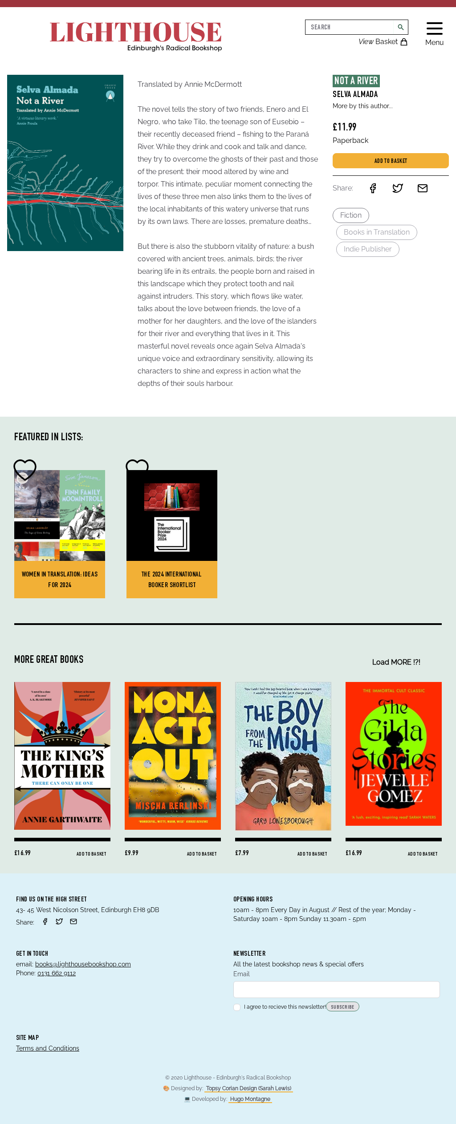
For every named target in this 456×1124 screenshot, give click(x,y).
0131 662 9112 (56, 973)
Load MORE (396, 662)
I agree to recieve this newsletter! (285, 1007)
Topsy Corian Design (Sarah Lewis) (248, 1088)
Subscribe (342, 1007)
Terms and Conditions (47, 1048)
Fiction (351, 215)
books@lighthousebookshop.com (83, 964)
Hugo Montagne (250, 1099)
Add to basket (391, 161)
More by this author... (363, 106)
